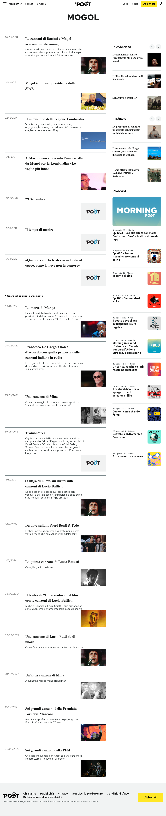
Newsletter (15, 3)
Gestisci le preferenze (87, 793)
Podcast (28, 3)
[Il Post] (83, 4)
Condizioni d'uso (118, 793)
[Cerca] (37, 4)
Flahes (119, 119)
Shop (125, 3)
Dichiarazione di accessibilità (42, 797)
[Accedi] (161, 3)
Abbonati (149, 3)
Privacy (63, 793)
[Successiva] (158, 47)
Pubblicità (47, 793)
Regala (134, 3)
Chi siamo (29, 793)
